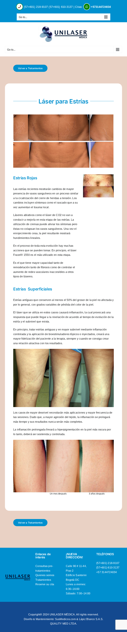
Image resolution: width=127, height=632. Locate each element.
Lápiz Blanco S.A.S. (91, 619)
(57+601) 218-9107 (36, 6)
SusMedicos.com (65, 619)
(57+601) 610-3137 (61, 6)
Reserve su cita (44, 584)
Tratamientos (43, 579)
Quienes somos (44, 575)
